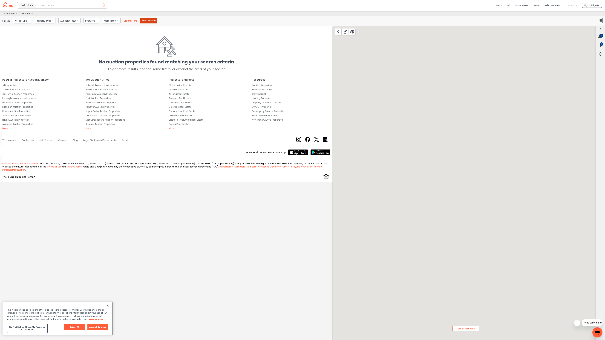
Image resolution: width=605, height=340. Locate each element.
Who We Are (9, 140)
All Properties (9, 85)
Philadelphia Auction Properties (102, 85)
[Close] (107, 305)
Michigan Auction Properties (17, 106)
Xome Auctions (9, 13)
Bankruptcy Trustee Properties (268, 111)
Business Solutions (262, 89)
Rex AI (125, 140)
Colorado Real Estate (180, 106)
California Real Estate (180, 102)
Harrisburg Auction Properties (101, 94)
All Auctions (27, 13)
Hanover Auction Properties (100, 106)
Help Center (46, 140)
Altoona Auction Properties (100, 124)
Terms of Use (54, 166)
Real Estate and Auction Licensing (20, 163)
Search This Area (466, 328)
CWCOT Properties (262, 106)
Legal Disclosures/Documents (99, 140)
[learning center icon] (600, 54)
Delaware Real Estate (180, 115)
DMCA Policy (289, 166)
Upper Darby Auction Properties (103, 111)
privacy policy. (97, 318)
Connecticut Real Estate (182, 111)
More (5, 128)
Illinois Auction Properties (15, 119)
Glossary (63, 140)
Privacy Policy (74, 166)
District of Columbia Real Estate (186, 119)
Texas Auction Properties (16, 89)
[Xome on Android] (320, 152)
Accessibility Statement (232, 166)
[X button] (316, 139)
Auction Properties (262, 85)
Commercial (259, 94)
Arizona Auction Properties (16, 115)
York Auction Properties (98, 98)
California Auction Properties (18, 94)
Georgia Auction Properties (17, 102)
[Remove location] (36, 5)
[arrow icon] (600, 29)
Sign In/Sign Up (592, 5)
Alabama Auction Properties (17, 124)
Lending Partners (261, 98)
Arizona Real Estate (179, 94)
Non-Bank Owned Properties (267, 119)
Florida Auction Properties (16, 111)
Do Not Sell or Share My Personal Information (27, 328)
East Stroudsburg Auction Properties (105, 119)
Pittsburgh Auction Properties (102, 89)
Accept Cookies (97, 327)
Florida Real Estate (179, 124)
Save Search (149, 20)
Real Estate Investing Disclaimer (264, 166)
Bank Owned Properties (264, 115)
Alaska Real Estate (178, 89)
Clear (130, 20)
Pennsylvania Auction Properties (19, 98)
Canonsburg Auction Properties (103, 115)
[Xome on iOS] (299, 152)
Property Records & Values (266, 102)
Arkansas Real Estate (180, 98)
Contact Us (28, 140)
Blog (75, 140)
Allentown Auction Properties (101, 102)
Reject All (74, 327)
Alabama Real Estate (180, 85)
